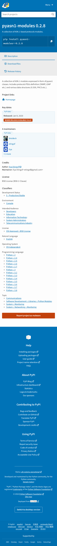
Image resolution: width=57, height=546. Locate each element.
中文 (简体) (39, 527)
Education (10, 214)
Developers (11, 211)
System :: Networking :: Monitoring (21, 307)
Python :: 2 (10, 254)
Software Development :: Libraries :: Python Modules (29, 301)
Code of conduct (27, 447)
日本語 (35, 524)
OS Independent (13, 247)
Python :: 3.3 (11, 275)
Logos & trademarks (28, 391)
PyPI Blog (27, 381)
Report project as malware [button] (28, 315)
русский (19, 529)
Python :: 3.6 (11, 284)
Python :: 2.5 (11, 260)
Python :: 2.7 (11, 266)
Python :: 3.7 (11, 287)
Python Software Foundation (39, 489)
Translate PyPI (27, 418)
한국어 (43, 529)
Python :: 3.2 (11, 272)
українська (12, 527)
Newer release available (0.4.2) (18, 120)
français (28, 524)
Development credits (27, 425)
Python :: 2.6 (11, 263)
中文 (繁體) (50, 527)
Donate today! (28, 482)
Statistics (28, 388)
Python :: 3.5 (11, 281)
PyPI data (7, 111)
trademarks (17, 489)
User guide (27, 358)
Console (9, 203)
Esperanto (34, 529)
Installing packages (27, 351)
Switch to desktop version (28, 509)
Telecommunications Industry (19, 223)
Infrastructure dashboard (27, 385)
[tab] (28, 56)
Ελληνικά (21, 527)
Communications (13, 298)
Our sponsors (28, 395)
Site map (28, 496)
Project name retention (27, 362)
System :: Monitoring (15, 304)
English (9, 239)
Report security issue (29, 444)
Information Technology (16, 217)
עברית (26, 529)
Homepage (10, 99)
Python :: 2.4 (11, 258)
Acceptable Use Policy (27, 454)
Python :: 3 (10, 269)
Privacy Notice (27, 451)
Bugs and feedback (28, 411)
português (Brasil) (46, 524)
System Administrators (16, 220)
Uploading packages (27, 355)
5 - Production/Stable (15, 195)
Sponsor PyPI (28, 421)
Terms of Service (27, 440)
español (20, 524)
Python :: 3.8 (11, 290)
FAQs (28, 365)
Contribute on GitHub (27, 414)
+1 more (7, 154)
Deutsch (30, 527)
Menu (47, 4)
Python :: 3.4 (11, 278)
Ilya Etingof (14, 166)
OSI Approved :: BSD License (18, 231)
